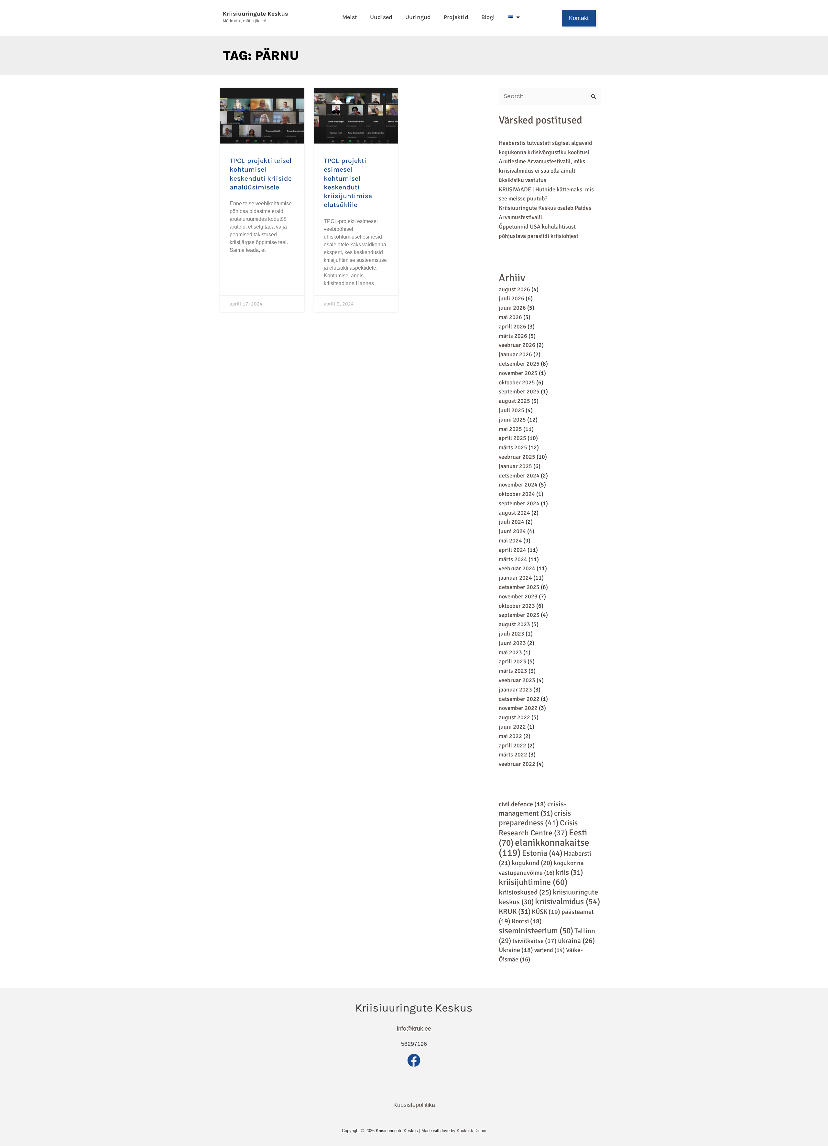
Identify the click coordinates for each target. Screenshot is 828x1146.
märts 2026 (513, 335)
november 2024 (518, 484)
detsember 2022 (519, 698)
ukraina (576, 941)
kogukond (532, 863)
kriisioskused (525, 892)
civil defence (522, 804)
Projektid (456, 17)
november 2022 (518, 708)
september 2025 (519, 391)
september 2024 (519, 503)
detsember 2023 (519, 587)
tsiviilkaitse (534, 941)
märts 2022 (513, 754)
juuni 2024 (512, 531)
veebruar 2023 (517, 680)
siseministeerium (536, 931)
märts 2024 (513, 559)
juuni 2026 (512, 307)
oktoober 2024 (517, 494)
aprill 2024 (512, 549)
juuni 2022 (512, 726)
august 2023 (514, 624)
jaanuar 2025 (515, 466)
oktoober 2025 (517, 382)
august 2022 (514, 717)
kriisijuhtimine (533, 882)
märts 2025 (513, 447)
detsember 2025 (519, 363)
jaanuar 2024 (515, 577)
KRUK (514, 911)
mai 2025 (510, 429)
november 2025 (518, 373)
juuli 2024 (511, 521)
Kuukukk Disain (471, 1130)
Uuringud (418, 17)
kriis (569, 872)
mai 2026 (510, 317)
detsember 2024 (519, 475)
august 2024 (514, 512)
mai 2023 (510, 652)
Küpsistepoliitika (414, 1105)
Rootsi (527, 921)
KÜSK (546, 912)
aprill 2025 (512, 438)
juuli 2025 (511, 410)
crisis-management (532, 808)
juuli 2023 (511, 633)
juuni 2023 (512, 643)
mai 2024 (510, 540)
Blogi (488, 17)
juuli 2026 (511, 298)
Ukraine (516, 950)
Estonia (542, 853)
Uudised (381, 17)
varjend (549, 950)
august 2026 (514, 289)
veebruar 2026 (517, 344)
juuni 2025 (512, 419)
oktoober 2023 (517, 605)
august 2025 (514, 400)
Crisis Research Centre (538, 828)
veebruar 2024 (517, 568)
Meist (349, 17)
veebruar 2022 (517, 763)
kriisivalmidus (567, 901)
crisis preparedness (535, 818)
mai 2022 (510, 736)
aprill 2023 (512, 661)
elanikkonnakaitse (544, 848)
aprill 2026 (512, 326)
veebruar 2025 (517, 456)
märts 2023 (513, 670)
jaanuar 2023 (515, 689)
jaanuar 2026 (515, 354)
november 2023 (518, 596)
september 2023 (519, 614)
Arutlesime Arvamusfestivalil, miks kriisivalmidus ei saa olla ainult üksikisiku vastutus (542, 171)
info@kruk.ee (414, 1028)
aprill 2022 (512, 745)
